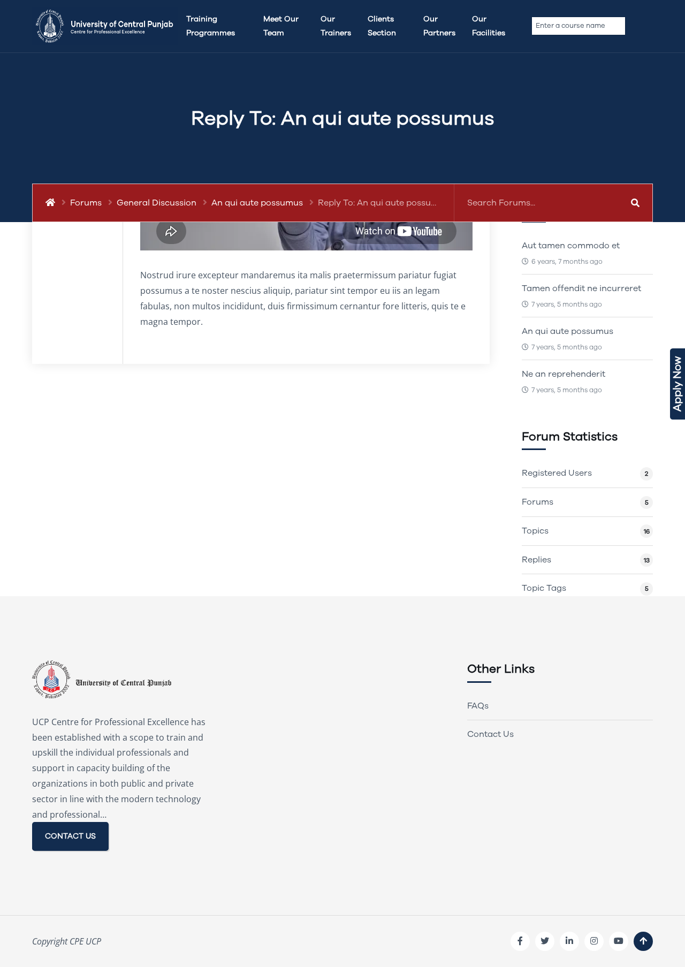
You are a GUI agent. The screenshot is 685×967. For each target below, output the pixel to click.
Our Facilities (488, 26)
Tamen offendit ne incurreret (581, 288)
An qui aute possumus (257, 203)
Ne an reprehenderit (563, 374)
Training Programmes (210, 26)
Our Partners (439, 26)
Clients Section (382, 26)
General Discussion (156, 203)
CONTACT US (70, 836)
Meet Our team (281, 26)
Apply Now (677, 384)
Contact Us (490, 734)
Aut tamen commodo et (571, 246)
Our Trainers (336, 26)
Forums (86, 203)
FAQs (478, 706)
